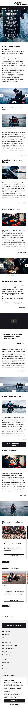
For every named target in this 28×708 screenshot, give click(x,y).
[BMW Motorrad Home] (20, 3)
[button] (2, 4)
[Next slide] (26, 95)
